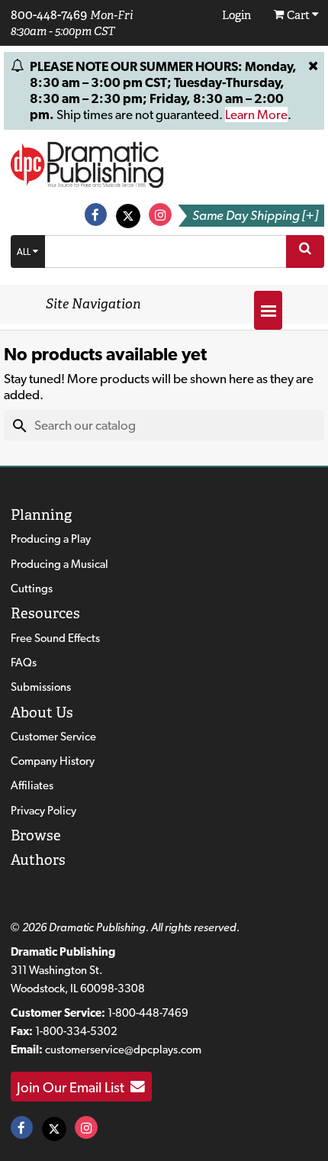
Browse (36, 835)
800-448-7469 (49, 14)
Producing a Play (51, 539)
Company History (53, 761)
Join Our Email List (73, 1087)
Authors (38, 859)
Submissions (41, 687)
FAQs (24, 662)
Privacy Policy (43, 811)
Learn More (256, 114)
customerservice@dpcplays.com (123, 1049)
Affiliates (32, 785)
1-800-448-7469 (148, 1013)
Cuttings (32, 588)
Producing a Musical (59, 564)
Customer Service (53, 736)
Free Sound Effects (55, 638)
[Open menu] (268, 310)
